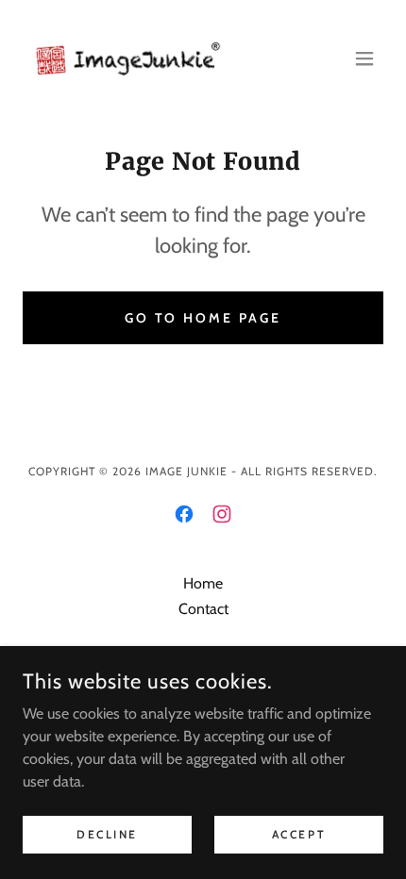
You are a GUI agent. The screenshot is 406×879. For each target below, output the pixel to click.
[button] (364, 58)
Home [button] (203, 583)
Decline (107, 834)
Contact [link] (203, 609)
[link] (128, 58)
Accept (299, 834)
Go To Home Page (203, 317)
